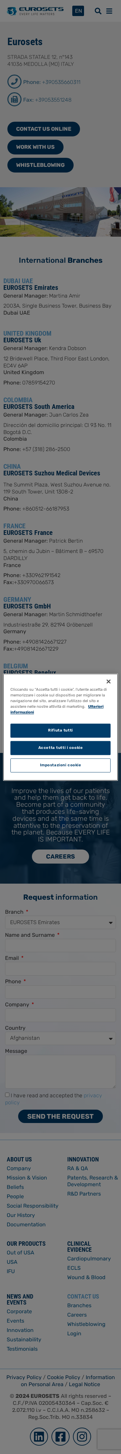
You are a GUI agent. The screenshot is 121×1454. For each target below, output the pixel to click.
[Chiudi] (108, 681)
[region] (60, 727)
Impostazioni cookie (60, 765)
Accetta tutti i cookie (60, 747)
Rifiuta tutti (60, 730)
